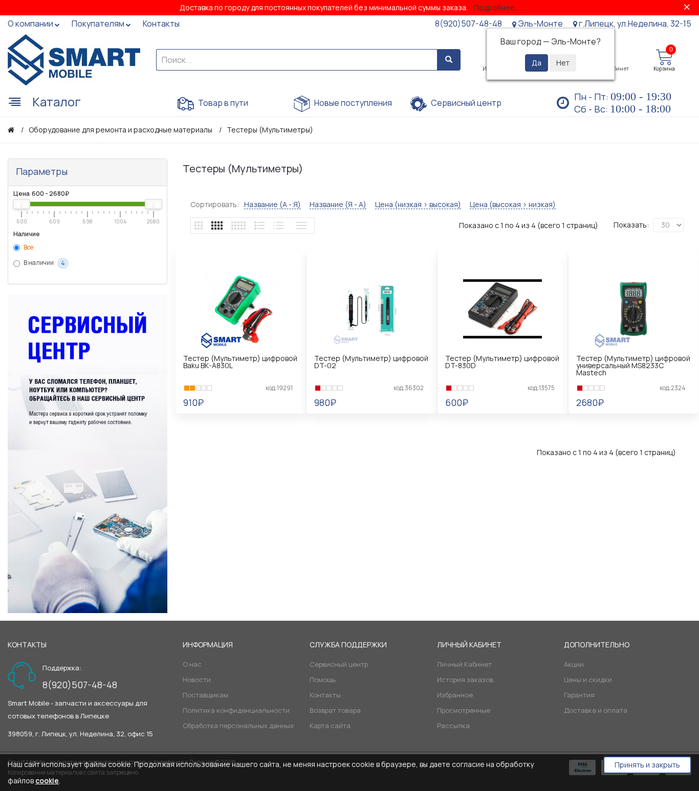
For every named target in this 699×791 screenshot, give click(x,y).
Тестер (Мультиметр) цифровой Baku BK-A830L (240, 361)
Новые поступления (352, 102)
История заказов (465, 679)
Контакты (325, 694)
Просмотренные (463, 710)
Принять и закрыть (647, 765)
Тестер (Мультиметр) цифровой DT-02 (371, 361)
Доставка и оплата (595, 710)
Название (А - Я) (272, 204)
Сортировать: (214, 204)
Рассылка (453, 725)
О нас (192, 664)
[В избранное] (247, 418)
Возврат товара (335, 710)
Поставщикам (205, 694)
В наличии (44, 263)
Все (28, 247)
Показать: (631, 225)
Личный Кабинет (464, 664)
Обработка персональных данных (238, 725)
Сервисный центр (465, 102)
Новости (197, 679)
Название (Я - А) (338, 204)
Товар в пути (222, 102)
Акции (574, 664)
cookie (47, 780)
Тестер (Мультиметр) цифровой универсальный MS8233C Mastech (633, 365)
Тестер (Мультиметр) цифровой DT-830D (502, 361)
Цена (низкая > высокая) (418, 204)
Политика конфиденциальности (236, 710)
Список (259, 225)
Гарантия (579, 694)
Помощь (323, 679)
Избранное (455, 694)
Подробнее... (496, 7)
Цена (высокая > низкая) (513, 204)
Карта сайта (330, 725)
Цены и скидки (588, 679)
